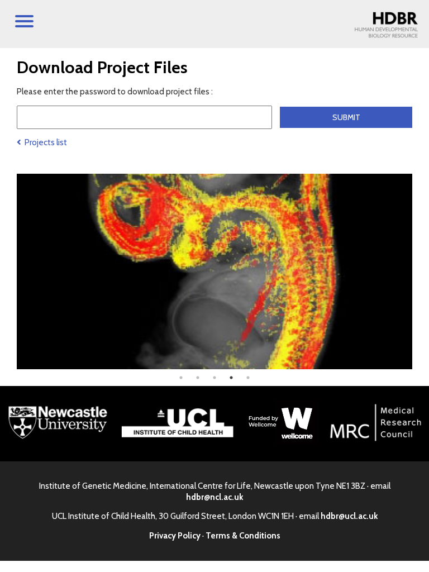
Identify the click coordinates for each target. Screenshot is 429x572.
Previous (8, 271)
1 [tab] (181, 377)
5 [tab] (248, 377)
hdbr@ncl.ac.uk (214, 497)
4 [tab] (231, 377)
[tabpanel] (214, 271)
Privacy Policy (175, 536)
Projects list (44, 142)
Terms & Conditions (243, 536)
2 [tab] (197, 377)
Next (420, 271)
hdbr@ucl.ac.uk (349, 516)
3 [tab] (214, 377)
